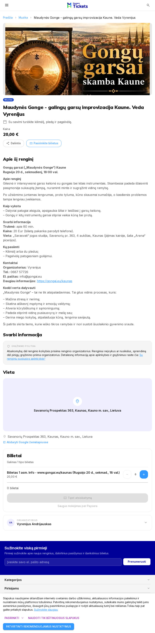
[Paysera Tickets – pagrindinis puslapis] (77, 5)
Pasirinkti (14, 618)
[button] (77, 522)
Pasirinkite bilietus (43, 143)
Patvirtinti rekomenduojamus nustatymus (38, 626)
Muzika (23, 17)
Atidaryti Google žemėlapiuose (25, 442)
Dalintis (13, 143)
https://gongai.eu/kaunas (54, 281)
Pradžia (8, 17)
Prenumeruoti (137, 561)
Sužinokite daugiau (46, 609)
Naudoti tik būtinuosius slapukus (53, 618)
